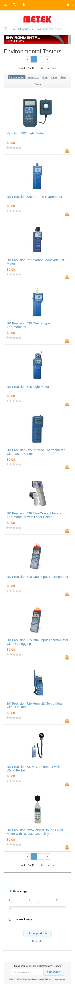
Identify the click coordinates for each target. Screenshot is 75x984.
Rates (63, 77)
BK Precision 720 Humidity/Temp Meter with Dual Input (35, 705)
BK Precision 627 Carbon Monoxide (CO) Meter (37, 262)
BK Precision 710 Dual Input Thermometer (37, 577)
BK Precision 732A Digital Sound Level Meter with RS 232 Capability (35, 832)
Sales (38, 84)
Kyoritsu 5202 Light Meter (25, 133)
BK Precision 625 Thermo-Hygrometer (34, 197)
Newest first (33, 77)
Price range (20, 891)
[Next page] (47, 59)
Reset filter (37, 941)
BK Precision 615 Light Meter (28, 387)
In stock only (24, 919)
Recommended (16, 77)
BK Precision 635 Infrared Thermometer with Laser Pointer (36, 452)
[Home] (37, 19)
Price (45, 77)
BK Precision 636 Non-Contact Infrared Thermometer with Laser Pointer (35, 515)
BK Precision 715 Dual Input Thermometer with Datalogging (37, 642)
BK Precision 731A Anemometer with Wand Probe (33, 768)
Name (54, 77)
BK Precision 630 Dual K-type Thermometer (28, 325)
